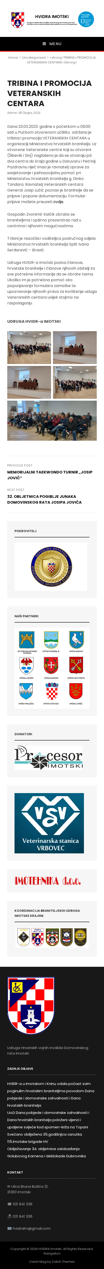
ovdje (58, 202)
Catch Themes (63, 1261)
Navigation (52, 1253)
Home (13, 57)
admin (12, 113)
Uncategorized (34, 57)
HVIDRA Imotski (50, 1249)
